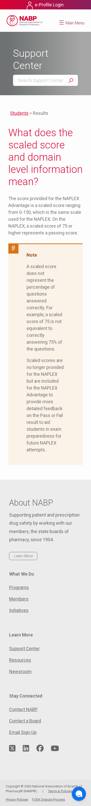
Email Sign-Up (23, 732)
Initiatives (19, 610)
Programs (19, 587)
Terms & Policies (60, 791)
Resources (20, 660)
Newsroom (20, 671)
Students (19, 113)
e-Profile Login (49, 4)
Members (19, 599)
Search (70, 81)
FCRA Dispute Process (48, 799)
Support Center (24, 648)
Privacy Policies (17, 799)
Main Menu (74, 23)
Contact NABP (23, 709)
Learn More (23, 556)
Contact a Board (25, 721)
